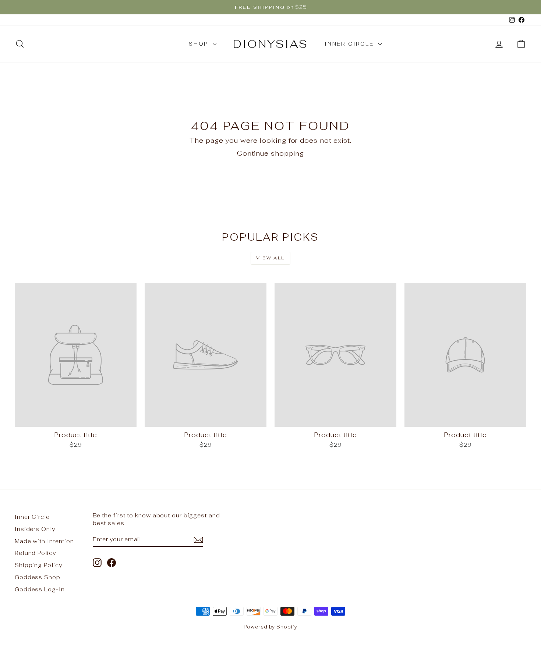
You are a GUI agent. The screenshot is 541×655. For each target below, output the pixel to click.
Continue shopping (270, 153)
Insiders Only (35, 528)
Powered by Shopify (270, 627)
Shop (200, 43)
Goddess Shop (37, 577)
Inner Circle (350, 43)
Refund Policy (35, 552)
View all (270, 258)
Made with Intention (44, 541)
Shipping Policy (38, 565)
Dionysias (270, 44)
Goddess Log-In (40, 589)
